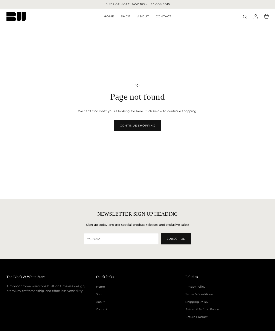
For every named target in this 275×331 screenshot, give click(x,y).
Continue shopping (137, 125)
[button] (245, 16)
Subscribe (176, 238)
